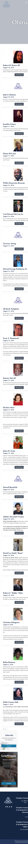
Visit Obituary (19, 74)
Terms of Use (24, 842)
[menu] (26, 2)
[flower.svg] (7, 806)
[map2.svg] (9, 806)
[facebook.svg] (6, 806)
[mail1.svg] (11, 806)
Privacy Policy (18, 842)
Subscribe (9, 746)
